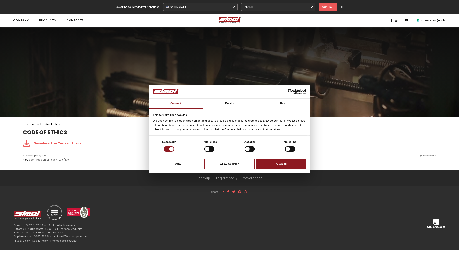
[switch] (209, 149)
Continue (328, 6)
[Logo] (230, 20)
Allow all (281, 163)
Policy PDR (40, 155)
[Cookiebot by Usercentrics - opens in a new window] (290, 91)
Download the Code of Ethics (57, 143)
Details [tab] (229, 103)
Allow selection (229, 163)
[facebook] (228, 192)
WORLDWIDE (435, 20)
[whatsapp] (245, 192)
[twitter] (233, 192)
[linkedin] (223, 192)
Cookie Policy (40, 240)
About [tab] (283, 103)
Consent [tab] (175, 103)
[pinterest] (239, 192)
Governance (31, 124)
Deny (178, 163)
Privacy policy (22, 240)
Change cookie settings (64, 240)
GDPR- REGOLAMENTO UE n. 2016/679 (49, 159)
